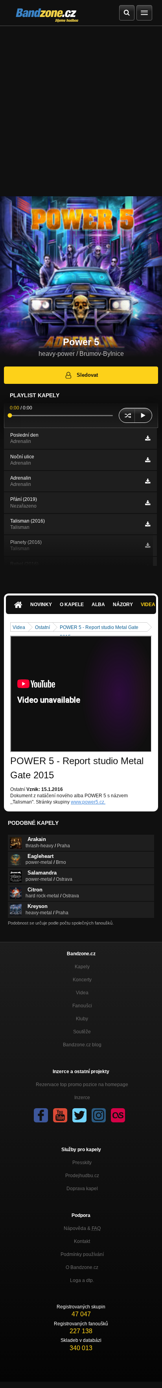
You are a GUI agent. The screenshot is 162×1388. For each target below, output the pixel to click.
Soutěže (82, 1031)
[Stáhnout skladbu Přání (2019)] (148, 503)
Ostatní (42, 627)
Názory (123, 604)
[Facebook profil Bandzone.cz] (41, 1115)
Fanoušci (82, 1005)
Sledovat (87, 375)
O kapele (72, 604)
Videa (19, 627)
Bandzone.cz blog (82, 1045)
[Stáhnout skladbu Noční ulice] (148, 460)
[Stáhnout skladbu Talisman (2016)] (148, 524)
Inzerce (82, 1097)
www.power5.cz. (88, 802)
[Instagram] (99, 1115)
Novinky (41, 604)
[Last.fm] (118, 1115)
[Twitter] (79, 1115)
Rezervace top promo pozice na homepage (82, 1084)
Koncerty (82, 979)
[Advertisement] (81, 111)
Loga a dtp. (82, 1280)
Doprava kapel (82, 1188)
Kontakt (82, 1241)
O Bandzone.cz (82, 1267)
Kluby (82, 1018)
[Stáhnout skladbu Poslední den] (148, 438)
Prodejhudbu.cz (82, 1175)
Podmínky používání (82, 1254)
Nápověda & (82, 1228)
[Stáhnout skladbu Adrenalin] (148, 481)
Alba (98, 604)
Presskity (82, 1162)
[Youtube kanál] (60, 1115)
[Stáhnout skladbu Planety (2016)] (148, 545)
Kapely (82, 966)
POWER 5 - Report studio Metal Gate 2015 (99, 628)
